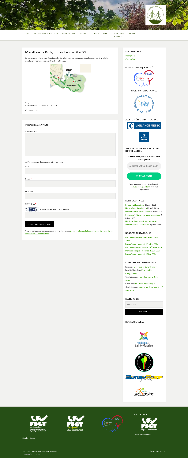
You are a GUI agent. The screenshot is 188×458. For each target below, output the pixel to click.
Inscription (130, 56)
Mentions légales (28, 438)
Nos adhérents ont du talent (137, 211)
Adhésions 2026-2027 (119, 35)
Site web (29, 191)
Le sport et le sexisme (134, 205)
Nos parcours (69, 34)
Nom (28, 166)
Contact (132, 34)
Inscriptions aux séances (46, 34)
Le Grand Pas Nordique (145, 283)
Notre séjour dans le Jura (136, 208)
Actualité (85, 34)
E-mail (28, 179)
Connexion (130, 59)
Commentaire (31, 131)
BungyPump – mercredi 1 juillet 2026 (141, 244)
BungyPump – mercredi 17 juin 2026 (140, 254)
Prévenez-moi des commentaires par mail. (45, 162)
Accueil (26, 34)
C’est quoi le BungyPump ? (145, 267)
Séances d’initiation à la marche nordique (142, 215)
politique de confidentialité (140, 187)
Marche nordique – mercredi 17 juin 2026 (142, 251)
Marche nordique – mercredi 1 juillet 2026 (143, 247)
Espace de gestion (143, 434)
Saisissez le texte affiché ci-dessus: (54, 209)
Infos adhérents (102, 34)
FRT (164, 451)
